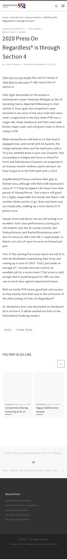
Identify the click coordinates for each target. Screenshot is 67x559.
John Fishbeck (13, 64)
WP (21, 544)
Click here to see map (15, 82)
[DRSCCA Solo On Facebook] (36, 553)
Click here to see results (16, 78)
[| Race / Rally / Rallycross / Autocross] (14, 5)
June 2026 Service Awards (17, 514)
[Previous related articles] (53, 363)
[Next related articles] (61, 363)
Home (5, 17)
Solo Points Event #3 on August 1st (21, 505)
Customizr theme (49, 544)
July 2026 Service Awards (16, 510)
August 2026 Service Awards (18, 500)
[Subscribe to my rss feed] (31, 553)
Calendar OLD (16, 17)
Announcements (33, 17)
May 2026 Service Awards (16, 519)
